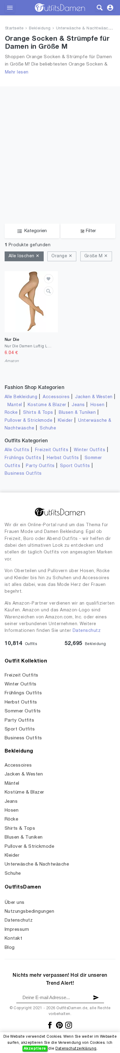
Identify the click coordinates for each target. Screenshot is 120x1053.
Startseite (14, 28)
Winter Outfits (89, 450)
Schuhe (48, 428)
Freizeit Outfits (52, 450)
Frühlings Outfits (23, 458)
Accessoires (56, 397)
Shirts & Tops (38, 413)
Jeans (78, 405)
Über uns (15, 902)
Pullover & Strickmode (28, 421)
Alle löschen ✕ (24, 256)
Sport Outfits (75, 466)
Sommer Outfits (23, 711)
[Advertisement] (60, 146)
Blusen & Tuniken (77, 413)
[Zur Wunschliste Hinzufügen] (48, 278)
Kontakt (13, 938)
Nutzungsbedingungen (29, 911)
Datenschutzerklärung (76, 1048)
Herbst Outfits (63, 458)
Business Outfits (23, 474)
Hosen (97, 405)
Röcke (11, 413)
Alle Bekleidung (21, 397)
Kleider (65, 421)
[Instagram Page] (68, 1025)
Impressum (17, 929)
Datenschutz (87, 631)
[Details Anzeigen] (48, 291)
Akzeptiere (35, 1048)
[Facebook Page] (50, 1025)
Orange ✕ (61, 256)
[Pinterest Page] (60, 1025)
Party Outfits (40, 466)
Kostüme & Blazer (47, 405)
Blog (10, 947)
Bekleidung (40, 28)
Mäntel (14, 405)
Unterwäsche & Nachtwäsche (84, 28)
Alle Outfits (17, 450)
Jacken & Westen (93, 397)
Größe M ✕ (96, 256)
